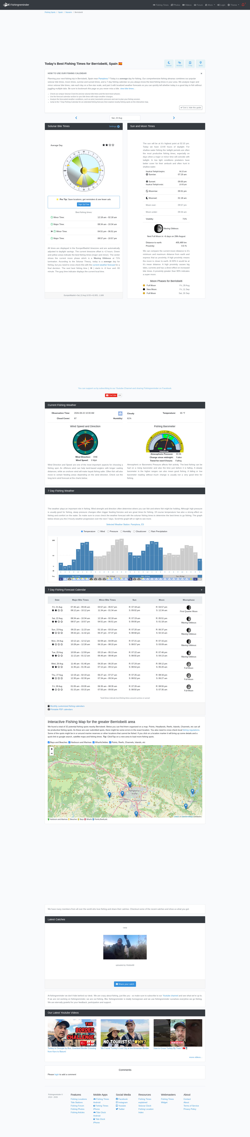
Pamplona (103, 78)
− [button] (52, 753)
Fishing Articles (77, 1112)
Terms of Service (191, 1106)
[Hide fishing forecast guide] (201, 73)
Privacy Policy (190, 1109)
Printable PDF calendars (61, 709)
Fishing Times (162, 5)
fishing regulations (191, 730)
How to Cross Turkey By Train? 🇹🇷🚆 (171, 1048)
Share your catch (126, 984)
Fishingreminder (19, 4)
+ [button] (52, 749)
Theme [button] (234, 5)
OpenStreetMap (187, 816)
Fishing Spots (50, 12)
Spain (60, 12)
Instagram (123, 1102)
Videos (188, 5)
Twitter (121, 1109)
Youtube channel (170, 995)
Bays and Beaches (58, 742)
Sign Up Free (83, 204)
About (186, 1102)
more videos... (195, 1057)
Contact (187, 1099)
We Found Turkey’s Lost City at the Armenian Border (125, 1048)
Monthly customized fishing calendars (67, 706)
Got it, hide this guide (192, 108)
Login (222, 5)
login (57, 1074)
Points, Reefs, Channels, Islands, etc (128, 742)
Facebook (123, 1099)
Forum (199, 5)
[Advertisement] (125, 35)
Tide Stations (77, 1102)
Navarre (69, 12)
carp (125, 927)
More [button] (210, 5)
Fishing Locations (79, 1099)
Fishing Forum (77, 1106)
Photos (176, 5)
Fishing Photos (77, 1109)
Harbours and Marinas (81, 742)
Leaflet (176, 816)
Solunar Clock (144, 1106)
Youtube (122, 1106)
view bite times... (127, 88)
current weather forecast (104, 265)
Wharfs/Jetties (101, 742)
